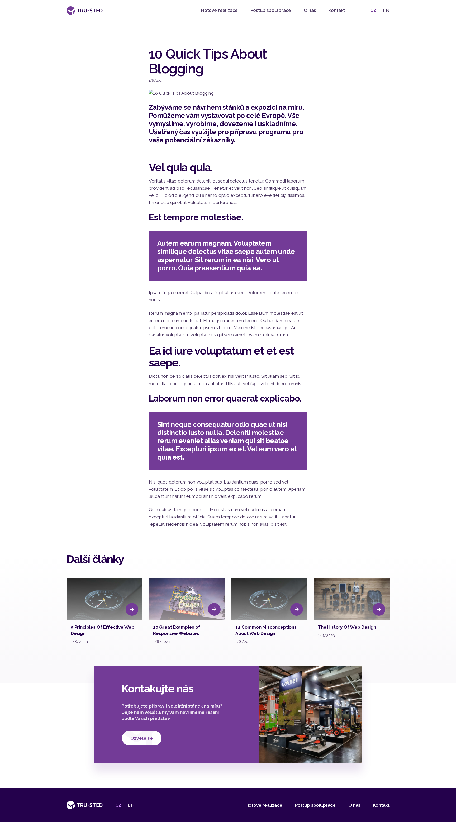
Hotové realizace (219, 10)
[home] (84, 10)
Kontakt (337, 10)
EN (386, 10)
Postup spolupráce (270, 10)
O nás (310, 10)
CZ (373, 10)
